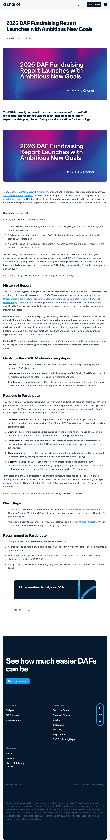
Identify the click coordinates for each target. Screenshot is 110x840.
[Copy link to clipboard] (29, 610)
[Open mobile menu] (105, 4)
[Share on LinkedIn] (15, 610)
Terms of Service (81, 784)
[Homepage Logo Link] (11, 4)
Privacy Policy (97, 784)
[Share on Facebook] (25, 610)
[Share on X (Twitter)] (20, 610)
